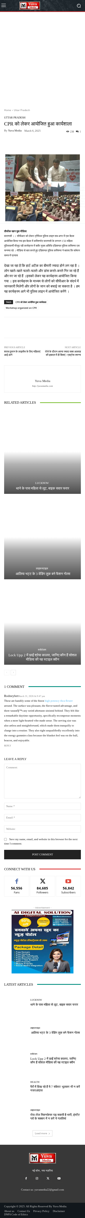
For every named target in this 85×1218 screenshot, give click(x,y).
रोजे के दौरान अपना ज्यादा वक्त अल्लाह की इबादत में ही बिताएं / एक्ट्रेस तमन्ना (63, 353)
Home (7, 110)
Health (34, 1082)
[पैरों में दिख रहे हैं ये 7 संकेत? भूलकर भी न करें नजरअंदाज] (15, 1086)
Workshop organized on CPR (21, 307)
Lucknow (42, 483)
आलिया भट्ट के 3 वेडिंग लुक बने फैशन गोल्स (42, 574)
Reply (7, 745)
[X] (48, 1178)
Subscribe (68, 879)
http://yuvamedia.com (42, 386)
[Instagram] (37, 1178)
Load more (41, 1133)
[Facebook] (26, 1178)
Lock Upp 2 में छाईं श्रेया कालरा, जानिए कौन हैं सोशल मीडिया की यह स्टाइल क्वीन (42, 657)
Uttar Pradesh (22, 110)
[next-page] (13, 672)
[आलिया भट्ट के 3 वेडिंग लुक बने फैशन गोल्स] (42, 537)
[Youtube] (59, 1178)
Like (16, 879)
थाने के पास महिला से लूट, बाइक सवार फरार (42, 488)
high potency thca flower (59, 700)
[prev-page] (6, 672)
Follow (42, 879)
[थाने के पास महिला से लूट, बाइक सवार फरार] (42, 451)
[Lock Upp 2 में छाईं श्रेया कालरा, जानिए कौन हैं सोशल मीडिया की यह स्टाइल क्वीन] (42, 622)
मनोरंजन (42, 649)
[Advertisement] (42, 58)
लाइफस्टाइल (42, 568)
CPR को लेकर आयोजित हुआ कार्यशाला (30, 302)
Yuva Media (15, 130)
